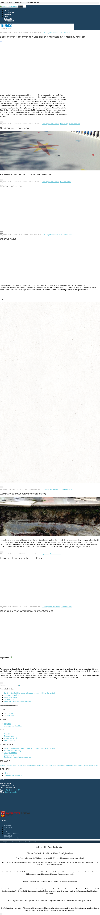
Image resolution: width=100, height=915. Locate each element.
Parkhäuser (70, 765)
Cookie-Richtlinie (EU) (12, 838)
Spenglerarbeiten (11, 186)
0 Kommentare (66, 32)
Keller (58, 765)
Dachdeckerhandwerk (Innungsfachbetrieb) (26, 611)
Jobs (6, 17)
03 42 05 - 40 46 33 (13, 790)
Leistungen (9, 12)
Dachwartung (8, 239)
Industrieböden (52, 765)
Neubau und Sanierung (14, 128)
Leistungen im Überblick (51, 32)
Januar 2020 (8, 713)
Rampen (76, 765)
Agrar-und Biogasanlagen (6, 765)
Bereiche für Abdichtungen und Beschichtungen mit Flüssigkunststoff (42, 37)
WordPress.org (9, 740)
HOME (6, 10)
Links (6, 831)
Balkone (15, 765)
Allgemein (45, 554)
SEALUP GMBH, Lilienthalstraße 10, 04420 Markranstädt (21, 3)
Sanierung (64, 124)
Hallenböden (45, 765)
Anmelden (7, 734)
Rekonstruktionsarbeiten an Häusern (22, 558)
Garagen (39, 765)
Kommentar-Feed (10, 738)
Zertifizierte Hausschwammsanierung (23, 493)
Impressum (9, 21)
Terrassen (86, 765)
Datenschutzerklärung (12, 834)
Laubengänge (63, 765)
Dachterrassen (26, 765)
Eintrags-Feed (9, 736)
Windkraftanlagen (93, 765)
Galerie (7, 14)
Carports (20, 765)
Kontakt (8, 19)
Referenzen (8, 827)
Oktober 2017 (9, 716)
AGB (5, 829)
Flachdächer (33, 765)
